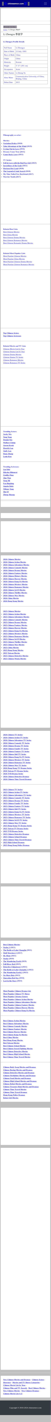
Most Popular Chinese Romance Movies (18, 264)
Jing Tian (7, 478)
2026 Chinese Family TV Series (16, 749)
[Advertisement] (25, 14)
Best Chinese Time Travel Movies (16, 1057)
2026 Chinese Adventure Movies (16, 565)
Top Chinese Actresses (12, 336)
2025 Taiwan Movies (11, 653)
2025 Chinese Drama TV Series (16, 801)
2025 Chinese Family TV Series (16, 803)
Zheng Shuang (9, 495)
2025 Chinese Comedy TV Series (16, 798)
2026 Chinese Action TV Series (15, 738)
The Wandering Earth (12, 961)
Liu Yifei (6, 469)
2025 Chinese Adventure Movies (16, 617)
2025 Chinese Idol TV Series (14, 809)
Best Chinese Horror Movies (14, 1032)
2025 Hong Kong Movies (13, 650)
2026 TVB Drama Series (13, 774)
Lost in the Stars (9, 981)
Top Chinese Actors (11, 333)
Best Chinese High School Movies (16, 1054)
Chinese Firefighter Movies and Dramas (19, 1076)
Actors (5, 30)
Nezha (5, 959)
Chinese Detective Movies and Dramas (18, 1073)
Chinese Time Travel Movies (14, 1089)
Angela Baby (8, 486)
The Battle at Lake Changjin (14, 950)
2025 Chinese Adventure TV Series (17, 795)
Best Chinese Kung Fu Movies (15, 1035)
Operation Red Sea (11, 978)
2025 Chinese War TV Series (14, 823)
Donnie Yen (7, 440)
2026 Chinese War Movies (13, 596)
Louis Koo (7, 456)
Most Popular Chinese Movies (14, 256)
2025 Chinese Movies (11, 611)
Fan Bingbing (8, 483)
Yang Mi (6, 481)
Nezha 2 (6, 947)
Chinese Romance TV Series (14, 363)
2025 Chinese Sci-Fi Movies (14, 639)
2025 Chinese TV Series (12, 790)
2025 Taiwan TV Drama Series (15, 829)
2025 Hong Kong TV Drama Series (17, 826)
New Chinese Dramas (30, 1391)
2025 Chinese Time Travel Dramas (17, 840)
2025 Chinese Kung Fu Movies (15, 631)
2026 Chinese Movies (11, 559)
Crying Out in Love (11, 149)
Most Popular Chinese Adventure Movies (19, 1002)
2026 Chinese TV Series (12, 735)
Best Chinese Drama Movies (14, 237)
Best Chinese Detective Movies (15, 1051)
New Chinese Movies (11, 1391)
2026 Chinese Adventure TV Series (17, 740)
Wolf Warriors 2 (10, 953)
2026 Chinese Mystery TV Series (16, 760)
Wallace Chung (9, 443)
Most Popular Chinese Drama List (17, 991)
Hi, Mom (6, 956)
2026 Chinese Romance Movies (15, 587)
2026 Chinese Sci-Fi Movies (14, 590)
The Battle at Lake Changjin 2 (15, 970)
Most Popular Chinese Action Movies (18, 999)
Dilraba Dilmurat (10, 472)
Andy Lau (7, 451)
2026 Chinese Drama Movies (15, 570)
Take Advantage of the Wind (14, 146)
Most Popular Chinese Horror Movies (18, 1008)
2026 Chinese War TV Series (14, 765)
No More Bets (8, 975)
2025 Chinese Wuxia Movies (14, 659)
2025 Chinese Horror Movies (15, 628)
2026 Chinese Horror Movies (15, 579)
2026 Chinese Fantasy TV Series (16, 751)
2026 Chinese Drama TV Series (16, 746)
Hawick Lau (8, 448)
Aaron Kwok (8, 445)
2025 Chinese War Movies (13, 645)
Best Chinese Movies (11, 232)
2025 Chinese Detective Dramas (16, 834)
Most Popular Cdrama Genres (15, 997)
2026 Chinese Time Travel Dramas (17, 779)
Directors (7, 1382)
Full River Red (9, 964)
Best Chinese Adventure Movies (16, 1024)
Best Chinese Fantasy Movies (15, 1029)
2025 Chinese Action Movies (14, 614)
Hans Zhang (8, 454)
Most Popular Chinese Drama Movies (17, 262)
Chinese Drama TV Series (13, 357)
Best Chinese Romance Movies (15, 240)
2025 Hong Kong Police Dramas (16, 845)
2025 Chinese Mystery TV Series (16, 815)
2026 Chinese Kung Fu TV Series (16, 757)
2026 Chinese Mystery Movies (15, 584)
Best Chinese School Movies (14, 1046)
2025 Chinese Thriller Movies (15, 642)
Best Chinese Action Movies (14, 1021)
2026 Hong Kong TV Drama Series (17, 768)
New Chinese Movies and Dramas (16, 1380)
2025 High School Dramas (13, 842)
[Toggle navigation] (45, 3)
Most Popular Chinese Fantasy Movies (18, 1005)
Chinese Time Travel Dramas (15, 1092)
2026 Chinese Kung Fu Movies (15, 582)
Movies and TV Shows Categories (26, 1382)
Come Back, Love (10, 155)
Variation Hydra (10, 143)
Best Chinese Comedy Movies (15, 1026)
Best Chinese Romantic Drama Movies (18, 243)
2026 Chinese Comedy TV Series (16, 743)
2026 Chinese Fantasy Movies (15, 573)
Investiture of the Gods (12, 166)
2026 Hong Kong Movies (13, 601)
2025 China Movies (11, 648)
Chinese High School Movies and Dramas (20, 1081)
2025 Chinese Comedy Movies (15, 620)
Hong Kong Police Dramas (14, 1095)
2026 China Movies (11, 598)
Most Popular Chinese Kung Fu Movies (19, 1011)
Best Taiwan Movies (11, 1043)
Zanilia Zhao (8, 475)
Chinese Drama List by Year (14, 352)
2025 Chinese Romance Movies (15, 636)
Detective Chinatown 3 (12, 967)
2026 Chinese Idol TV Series (14, 754)
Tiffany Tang (8, 489)
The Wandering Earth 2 (12, 972)
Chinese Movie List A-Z (12, 1394)
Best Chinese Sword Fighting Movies (18, 1049)
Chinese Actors (38, 1380)
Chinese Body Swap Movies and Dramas (19, 1067)
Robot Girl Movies (10, 1098)
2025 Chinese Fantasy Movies (15, 625)
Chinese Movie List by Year (13, 349)
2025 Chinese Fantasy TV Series (16, 806)
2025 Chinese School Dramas (15, 837)
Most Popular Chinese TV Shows (16, 994)
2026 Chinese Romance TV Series (17, 763)
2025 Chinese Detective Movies (15, 656)
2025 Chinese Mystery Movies (15, 634)
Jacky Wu (7, 434)
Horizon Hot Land (10, 169)
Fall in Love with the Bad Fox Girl (17, 163)
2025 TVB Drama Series (13, 831)
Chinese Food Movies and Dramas (17, 1078)
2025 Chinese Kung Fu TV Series (16, 812)
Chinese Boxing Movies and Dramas (17, 1070)
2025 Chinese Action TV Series (15, 792)
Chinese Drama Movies (12, 354)
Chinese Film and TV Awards (15, 1388)
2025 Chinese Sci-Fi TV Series (15, 820)
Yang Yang (7, 437)
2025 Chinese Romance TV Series (17, 817)
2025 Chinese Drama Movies (15, 622)
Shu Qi (6, 492)
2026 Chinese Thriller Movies (15, 593)
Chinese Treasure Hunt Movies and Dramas (21, 1087)
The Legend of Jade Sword (14, 171)
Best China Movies (10, 235)
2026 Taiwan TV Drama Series (15, 771)
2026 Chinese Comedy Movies (15, 568)
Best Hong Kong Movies (13, 1040)
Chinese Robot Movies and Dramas (17, 1084)
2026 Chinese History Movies (15, 576)
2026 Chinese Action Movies (14, 562)
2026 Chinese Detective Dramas (16, 777)
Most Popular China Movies (14, 259)
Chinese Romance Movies (13, 360)
